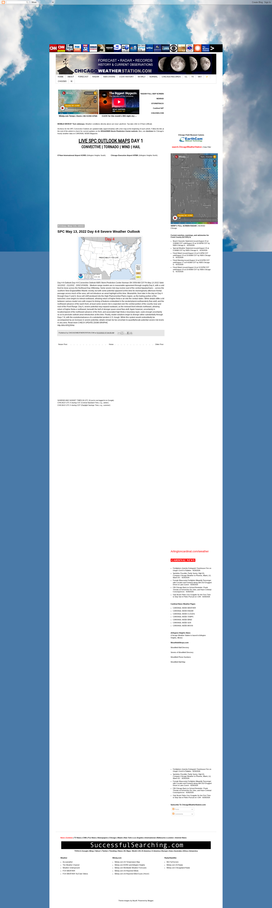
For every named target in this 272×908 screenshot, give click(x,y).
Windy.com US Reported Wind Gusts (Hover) (132, 874)
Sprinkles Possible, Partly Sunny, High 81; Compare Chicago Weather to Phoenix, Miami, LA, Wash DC (192, 575)
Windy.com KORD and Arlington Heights (130, 865)
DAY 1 (111, 141)
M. (72, 81)
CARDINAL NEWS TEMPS (183, 617)
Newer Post (62, 344)
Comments (178, 814)
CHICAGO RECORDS (171, 77)
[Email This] (119, 333)
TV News (77, 838)
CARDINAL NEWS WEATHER (184, 608)
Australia (177, 851)
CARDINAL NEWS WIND (182, 620)
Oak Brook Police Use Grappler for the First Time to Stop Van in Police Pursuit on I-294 (192, 596)
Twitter (105, 851)
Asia (171, 851)
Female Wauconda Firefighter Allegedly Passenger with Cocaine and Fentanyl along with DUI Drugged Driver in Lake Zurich (192, 582)
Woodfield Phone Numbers (181, 657)
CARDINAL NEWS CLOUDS (184, 614)
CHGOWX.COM (157, 113)
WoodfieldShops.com (180, 643)
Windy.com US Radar (175, 865)
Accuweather (68, 862)
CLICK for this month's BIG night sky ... (119, 116)
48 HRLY (141, 77)
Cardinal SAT (158, 108)
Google (85, 851)
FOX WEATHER (69, 871)
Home (111, 344)
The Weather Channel (71, 865)
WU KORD (87, 116)
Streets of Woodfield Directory (182, 652)
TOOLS (77, 851)
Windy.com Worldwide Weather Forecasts (131, 868)
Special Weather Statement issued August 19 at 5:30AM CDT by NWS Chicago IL (191, 249)
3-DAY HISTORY (126, 77)
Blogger (150, 901)
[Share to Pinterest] (131, 333)
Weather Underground (71, 868)
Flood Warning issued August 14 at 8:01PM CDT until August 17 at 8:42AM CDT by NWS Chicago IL (191, 262)
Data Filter (207, 147)
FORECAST (83, 77)
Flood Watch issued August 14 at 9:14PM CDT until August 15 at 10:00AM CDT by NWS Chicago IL (192, 255)
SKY (200, 77)
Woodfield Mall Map (178, 662)
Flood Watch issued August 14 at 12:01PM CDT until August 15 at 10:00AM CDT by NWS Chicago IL (192, 269)
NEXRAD (160, 99)
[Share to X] (125, 333)
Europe (165, 851)
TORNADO (111, 147)
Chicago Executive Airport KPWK (124, 155)
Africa (185, 851)
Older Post (159, 344)
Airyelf (134, 901)
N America (146, 851)
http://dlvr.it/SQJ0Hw (65, 325)
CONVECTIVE (91, 147)
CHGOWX (62, 81)
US (139, 851)
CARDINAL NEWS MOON (183, 626)
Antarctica (193, 851)
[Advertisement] (136, 24)
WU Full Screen (172, 862)
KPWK (94, 116)
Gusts (79, 116)
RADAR (95, 77)
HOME (60, 77)
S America (156, 851)
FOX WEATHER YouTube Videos (75, 874)
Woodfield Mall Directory (180, 647)
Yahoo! (98, 851)
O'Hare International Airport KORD (71, 155)
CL (186, 77)
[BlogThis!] (122, 333)
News (120, 851)
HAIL (136, 147)
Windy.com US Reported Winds (127, 871)
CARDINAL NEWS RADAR (183, 611)
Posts (176, 809)
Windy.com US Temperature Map (127, 862)
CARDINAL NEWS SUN (182, 623)
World (134, 851)
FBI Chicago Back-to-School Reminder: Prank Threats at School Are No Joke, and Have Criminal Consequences (192, 589)
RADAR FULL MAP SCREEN (152, 94)
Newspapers (103, 838)
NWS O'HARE (109, 77)
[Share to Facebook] (128, 333)
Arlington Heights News (180, 633)
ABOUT (71, 77)
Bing (92, 851)
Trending (113, 851)
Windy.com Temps (67, 116)
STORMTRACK (157, 103)
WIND (126, 147)
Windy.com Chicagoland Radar (178, 868)
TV (192, 77)
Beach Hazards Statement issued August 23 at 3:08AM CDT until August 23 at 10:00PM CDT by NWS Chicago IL (191, 243)
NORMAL (154, 77)
